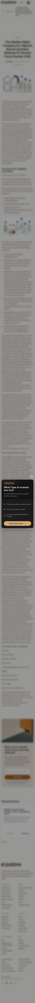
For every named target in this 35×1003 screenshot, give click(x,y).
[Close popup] (31, 477)
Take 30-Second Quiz (16, 523)
